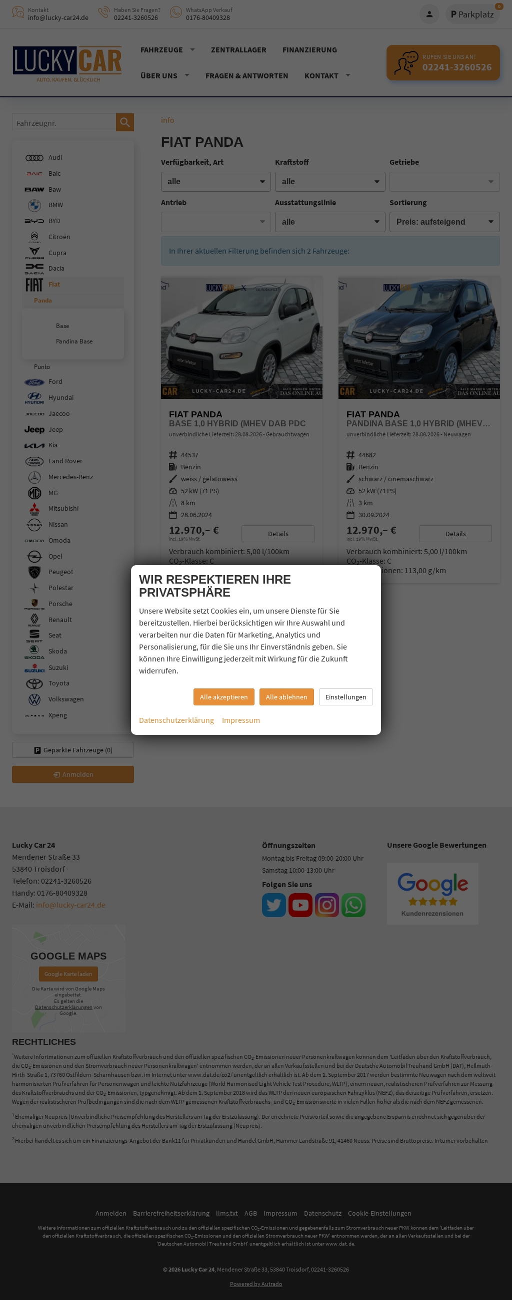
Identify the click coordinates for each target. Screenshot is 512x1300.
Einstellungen (346, 696)
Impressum (241, 720)
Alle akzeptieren (224, 696)
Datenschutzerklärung (176, 720)
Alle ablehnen (287, 696)
